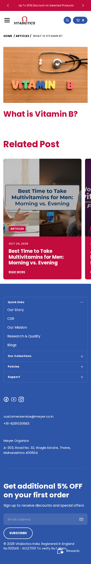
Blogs (12, 344)
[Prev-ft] (81, 519)
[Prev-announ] (8, 5)
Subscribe (18, 533)
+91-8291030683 (16, 423)
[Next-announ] (83, 5)
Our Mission (17, 327)
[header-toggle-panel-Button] (7, 20)
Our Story (15, 309)
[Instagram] (21, 399)
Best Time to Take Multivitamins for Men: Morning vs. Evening (36, 257)
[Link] (42, 198)
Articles (22, 36)
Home (8, 36)
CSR (10, 318)
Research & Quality (23, 336)
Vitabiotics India (27, 544)
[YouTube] (13, 399)
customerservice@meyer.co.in (28, 416)
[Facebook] (6, 399)
